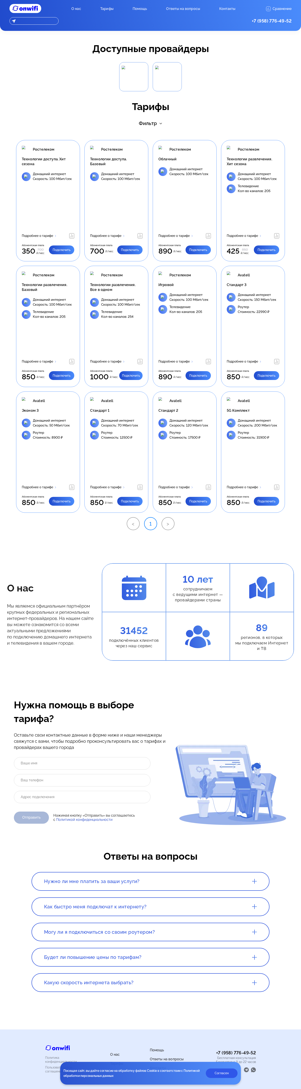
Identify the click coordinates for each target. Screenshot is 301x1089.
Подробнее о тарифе (37, 236)
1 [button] (150, 524)
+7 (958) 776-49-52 (272, 21)
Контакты (227, 9)
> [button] (168, 524)
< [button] (133, 524)
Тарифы (106, 9)
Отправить (31, 817)
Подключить (62, 250)
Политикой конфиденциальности (84, 820)
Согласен (222, 1073)
